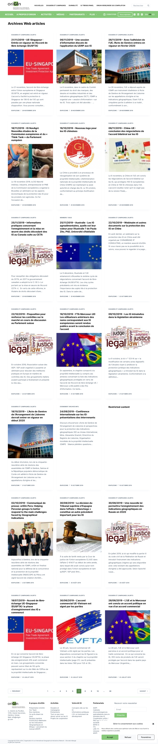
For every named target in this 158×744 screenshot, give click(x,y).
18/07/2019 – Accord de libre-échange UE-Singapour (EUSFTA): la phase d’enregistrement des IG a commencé (28, 606)
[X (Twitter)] (134, 14)
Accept (110, 737)
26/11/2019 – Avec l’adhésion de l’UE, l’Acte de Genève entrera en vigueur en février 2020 (126, 42)
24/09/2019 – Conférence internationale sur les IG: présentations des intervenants (77, 414)
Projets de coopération (59, 718)
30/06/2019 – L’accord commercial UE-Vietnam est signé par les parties (75, 603)
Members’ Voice (66, 217)
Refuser (128, 737)
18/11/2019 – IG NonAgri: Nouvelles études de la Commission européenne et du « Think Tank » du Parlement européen (29, 134)
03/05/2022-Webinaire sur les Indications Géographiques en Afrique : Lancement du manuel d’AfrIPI (38, 724)
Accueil (9, 14)
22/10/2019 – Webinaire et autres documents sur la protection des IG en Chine (127, 225)
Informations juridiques (80, 712)
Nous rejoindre (125, 14)
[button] (153, 724)
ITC (94, 727)
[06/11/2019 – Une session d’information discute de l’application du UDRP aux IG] (79, 66)
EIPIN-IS (96, 725)
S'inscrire (121, 715)
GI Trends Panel (87, 5)
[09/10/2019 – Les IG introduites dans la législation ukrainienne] (127, 338)
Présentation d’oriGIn (37, 708)
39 (110, 691)
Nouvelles (38, 5)
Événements (55, 712)
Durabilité (73, 5)
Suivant (143, 691)
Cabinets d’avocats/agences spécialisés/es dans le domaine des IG (101, 713)
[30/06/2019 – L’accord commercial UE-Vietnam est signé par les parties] (79, 627)
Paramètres (146, 737)
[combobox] (139, 5)
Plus (92, 14)
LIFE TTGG (97, 729)
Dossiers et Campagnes (56, 5)
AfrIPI (95, 733)
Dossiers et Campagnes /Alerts (23, 35)
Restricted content (119, 407)
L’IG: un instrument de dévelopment (80, 715)
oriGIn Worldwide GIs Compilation (110, 5)
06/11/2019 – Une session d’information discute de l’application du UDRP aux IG (76, 42)
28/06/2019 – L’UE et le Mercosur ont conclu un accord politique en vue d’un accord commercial (127, 603)
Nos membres (34, 712)
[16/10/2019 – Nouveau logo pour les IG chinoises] (79, 152)
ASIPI (95, 708)
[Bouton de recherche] (148, 5)
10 (98, 691)
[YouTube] (142, 14)
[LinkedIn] (138, 14)
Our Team (33, 710)
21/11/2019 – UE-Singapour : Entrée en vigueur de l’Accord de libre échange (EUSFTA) (29, 42)
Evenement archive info (69, 406)
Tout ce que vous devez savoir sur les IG (59, 715)
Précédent (16, 691)
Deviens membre (35, 718)
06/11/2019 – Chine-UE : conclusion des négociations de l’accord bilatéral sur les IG (126, 131)
